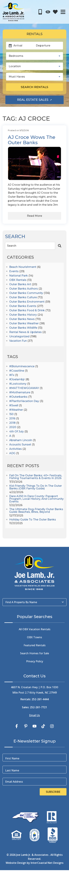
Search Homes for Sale (34, 653)
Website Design (16, 863)
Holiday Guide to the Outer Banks (32, 519)
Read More (34, 215)
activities (15, 449)
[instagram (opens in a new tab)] (52, 726)
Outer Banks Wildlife (23, 327)
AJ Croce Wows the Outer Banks (31, 139)
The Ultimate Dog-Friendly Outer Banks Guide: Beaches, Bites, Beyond (36, 510)
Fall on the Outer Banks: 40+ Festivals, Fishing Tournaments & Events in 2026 (35, 477)
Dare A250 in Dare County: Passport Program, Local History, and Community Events (36, 499)
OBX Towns (34, 637)
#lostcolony (17, 383)
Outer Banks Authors (23, 288)
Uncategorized (19, 336)
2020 (12, 427)
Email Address (14, 781)
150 (11, 414)
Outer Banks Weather (24, 323)
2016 (12, 418)
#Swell (13, 405)
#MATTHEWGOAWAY (24, 388)
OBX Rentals (17, 280)
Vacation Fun (18, 341)
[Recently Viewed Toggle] (48, 12)
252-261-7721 (38, 707)
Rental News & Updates (25, 332)
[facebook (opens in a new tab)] (17, 726)
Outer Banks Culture (23, 297)
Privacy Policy (34, 661)
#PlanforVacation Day (24, 401)
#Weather (16, 410)
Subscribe (53, 792)
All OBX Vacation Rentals (34, 629)
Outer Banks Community (26, 293)
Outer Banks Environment (27, 301)
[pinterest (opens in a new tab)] (26, 726)
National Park (18, 275)
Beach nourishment (22, 267)
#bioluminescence (21, 366)
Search (11, 245)
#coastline (16, 370)
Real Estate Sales (40, 101)
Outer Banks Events (22, 306)
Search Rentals (34, 87)
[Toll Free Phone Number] (40, 12)
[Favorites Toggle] (55, 12)
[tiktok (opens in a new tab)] (43, 726)
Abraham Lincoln (20, 440)
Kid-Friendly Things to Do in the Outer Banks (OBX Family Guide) (35, 487)
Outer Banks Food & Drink (27, 310)
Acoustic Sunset (20, 444)
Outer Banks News (22, 319)
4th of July (16, 431)
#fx (11, 375)
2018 (12, 423)
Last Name (12, 770)
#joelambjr (17, 379)
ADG (12, 453)
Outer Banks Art (20, 284)
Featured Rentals (35, 645)
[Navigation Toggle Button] (63, 12)
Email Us (34, 715)
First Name (12, 758)
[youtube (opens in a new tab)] (34, 726)
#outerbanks (18, 396)
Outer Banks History (23, 314)
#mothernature (19, 392)
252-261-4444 (40, 699)
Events (14, 271)
